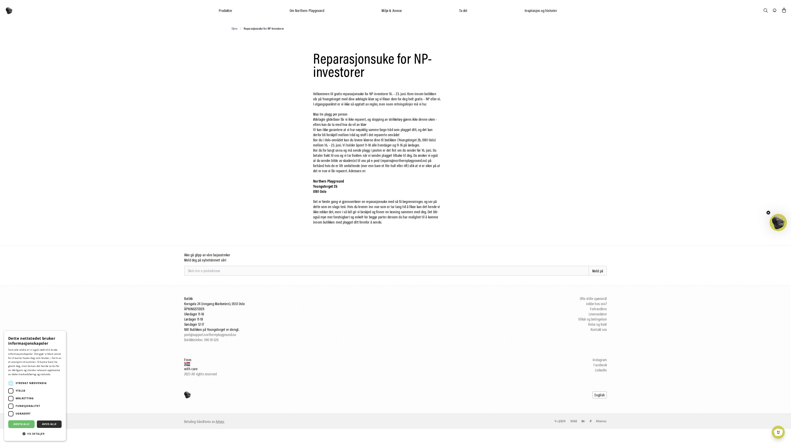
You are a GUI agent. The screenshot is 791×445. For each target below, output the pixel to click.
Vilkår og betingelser (592, 319)
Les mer (56, 374)
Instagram (600, 359)
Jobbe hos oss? (596, 303)
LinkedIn (601, 369)
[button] (778, 222)
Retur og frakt (597, 324)
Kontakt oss (599, 329)
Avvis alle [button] (49, 424)
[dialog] (35, 386)
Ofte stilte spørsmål (593, 298)
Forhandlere (598, 308)
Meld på (597, 271)
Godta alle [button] (21, 424)
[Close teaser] (768, 213)
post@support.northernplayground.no (210, 334)
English (599, 395)
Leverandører (598, 313)
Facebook (600, 364)
